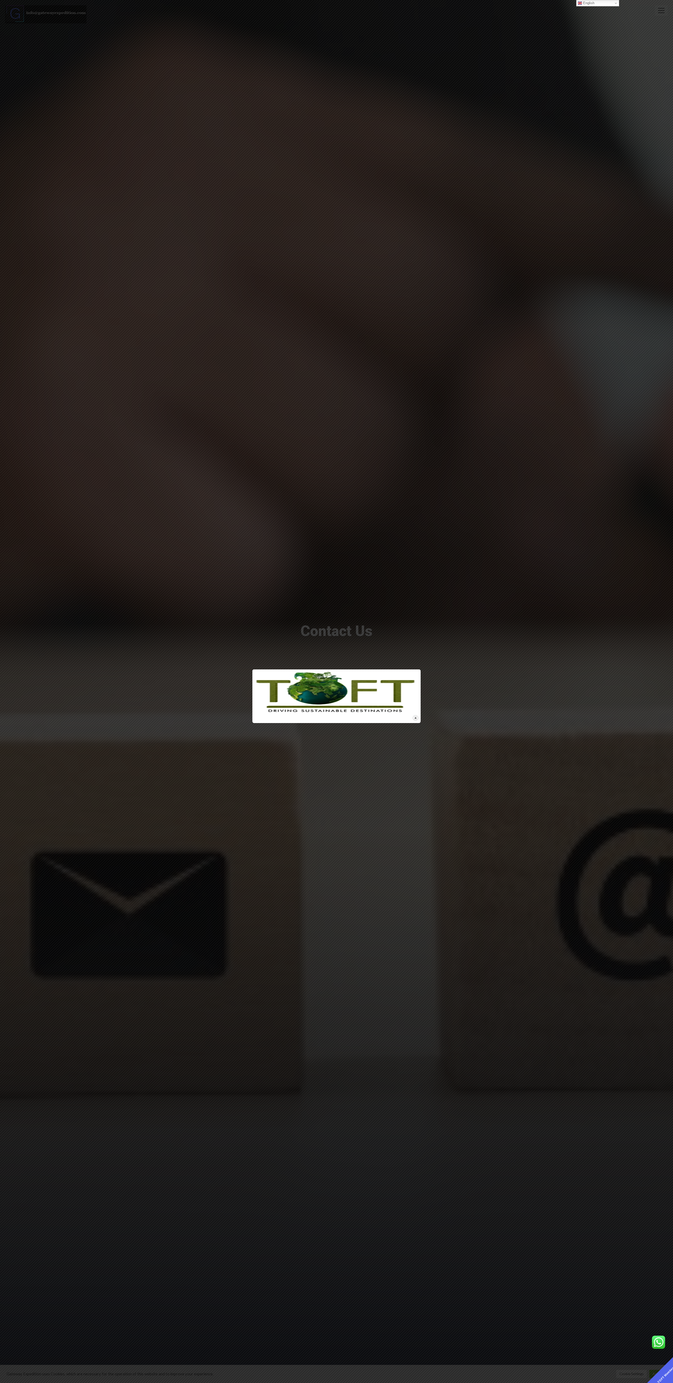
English (588, 3)
